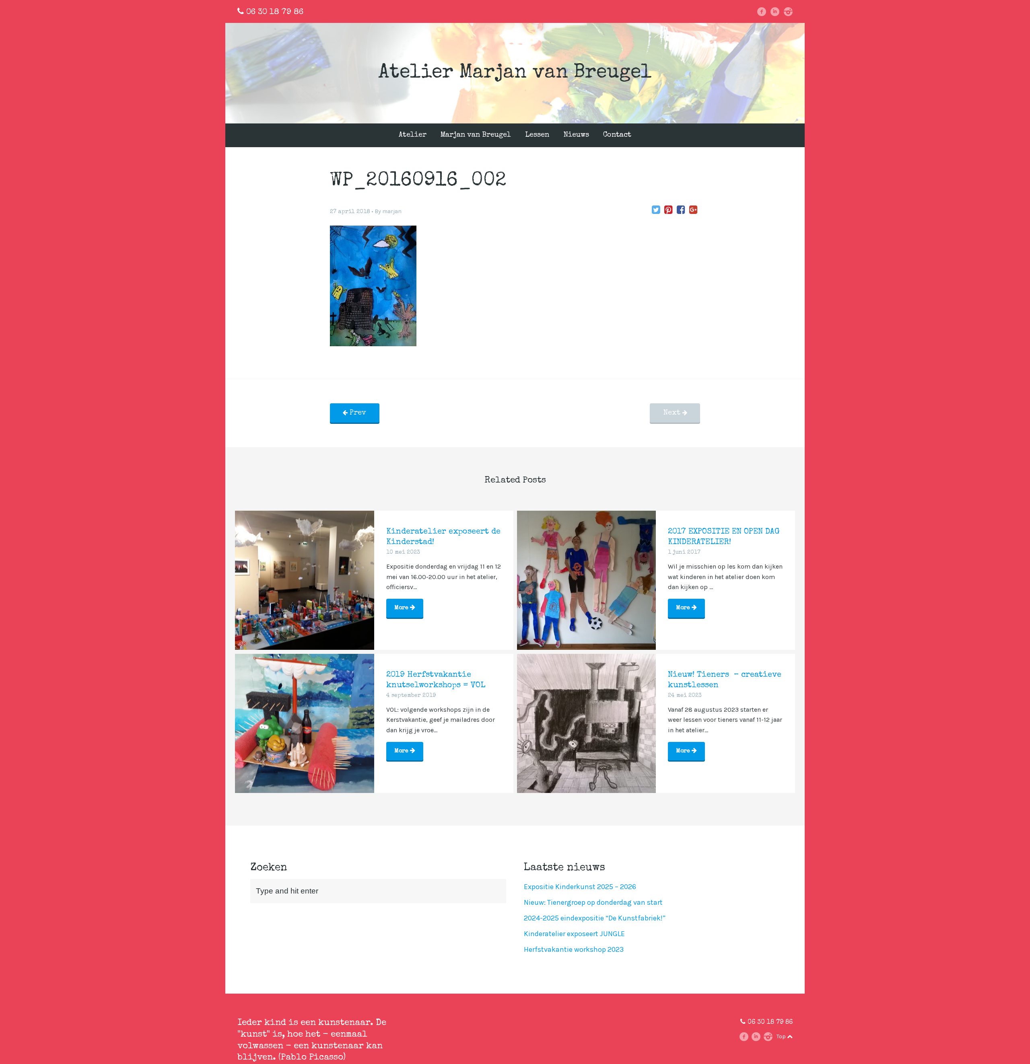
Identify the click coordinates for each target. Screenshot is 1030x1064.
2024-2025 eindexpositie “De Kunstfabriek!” (594, 918)
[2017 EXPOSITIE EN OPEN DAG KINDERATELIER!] (586, 580)
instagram (791, 11)
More (402, 608)
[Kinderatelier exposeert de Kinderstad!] (304, 580)
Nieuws (576, 135)
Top (782, 1036)
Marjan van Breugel (476, 135)
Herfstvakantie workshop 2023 (574, 949)
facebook (764, 11)
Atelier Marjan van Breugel (515, 73)
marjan (392, 211)
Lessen (537, 135)
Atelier (412, 135)
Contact (617, 135)
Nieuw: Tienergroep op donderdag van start (593, 902)
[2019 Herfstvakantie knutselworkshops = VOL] (304, 723)
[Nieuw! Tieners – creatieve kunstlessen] (586, 723)
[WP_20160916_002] (656, 210)
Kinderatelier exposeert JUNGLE (574, 933)
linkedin (777, 11)
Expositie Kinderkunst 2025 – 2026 (580, 886)
